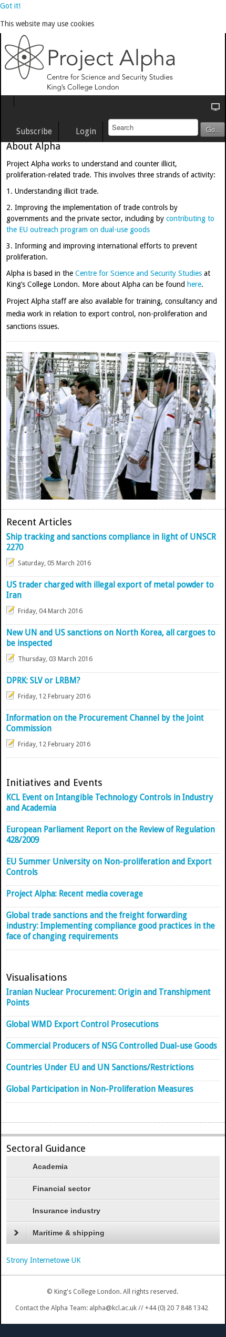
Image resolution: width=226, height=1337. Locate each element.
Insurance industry (66, 1210)
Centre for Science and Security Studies (138, 273)
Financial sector (61, 1188)
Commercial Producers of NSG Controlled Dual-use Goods (111, 1046)
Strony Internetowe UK (43, 1260)
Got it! (10, 6)
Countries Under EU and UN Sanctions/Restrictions (100, 1067)
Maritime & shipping (69, 1233)
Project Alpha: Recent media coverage (74, 894)
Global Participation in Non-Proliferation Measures (99, 1089)
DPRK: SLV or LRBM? (43, 680)
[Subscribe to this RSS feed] (211, 764)
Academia (50, 1166)
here (194, 284)
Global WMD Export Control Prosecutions (82, 1024)
